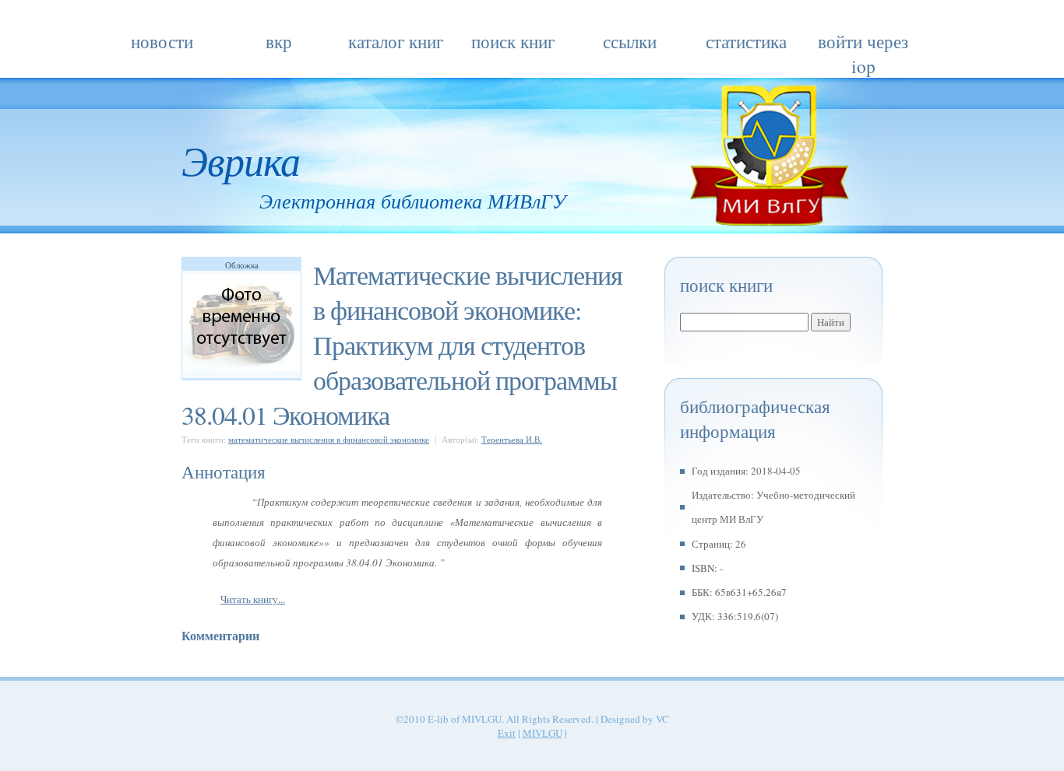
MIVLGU (542, 733)
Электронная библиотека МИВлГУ (412, 200)
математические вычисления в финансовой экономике (328, 439)
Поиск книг (513, 41)
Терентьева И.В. (511, 439)
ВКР (279, 41)
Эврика (240, 159)
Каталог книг (395, 41)
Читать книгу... (252, 599)
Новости (162, 41)
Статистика (746, 41)
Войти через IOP (863, 43)
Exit (507, 733)
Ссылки (630, 41)
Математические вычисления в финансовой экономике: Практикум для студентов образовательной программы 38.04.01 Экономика (401, 344)
